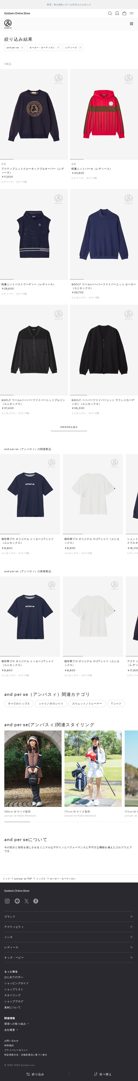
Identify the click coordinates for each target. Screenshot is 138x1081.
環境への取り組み (15, 1023)
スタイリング (12, 995)
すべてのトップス (19, 703)
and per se (13, 47)
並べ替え (105, 1074)
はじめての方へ (13, 977)
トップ (6, 878)
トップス (41, 878)
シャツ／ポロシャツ (51, 703)
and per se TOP (23, 878)
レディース (71, 47)
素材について (12, 1007)
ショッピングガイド (16, 983)
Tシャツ (116, 703)
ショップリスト (13, 989)
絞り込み (38, 1074)
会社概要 (9, 1029)
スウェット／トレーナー (87, 703)
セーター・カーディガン (42, 47)
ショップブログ (13, 1001)
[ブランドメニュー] (131, 24)
